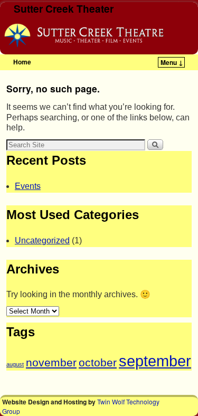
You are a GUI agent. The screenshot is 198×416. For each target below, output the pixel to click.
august (15, 364)
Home (22, 62)
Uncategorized (42, 240)
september (155, 361)
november (51, 362)
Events (28, 186)
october (98, 362)
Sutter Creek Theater (64, 8)
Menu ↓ (172, 62)
